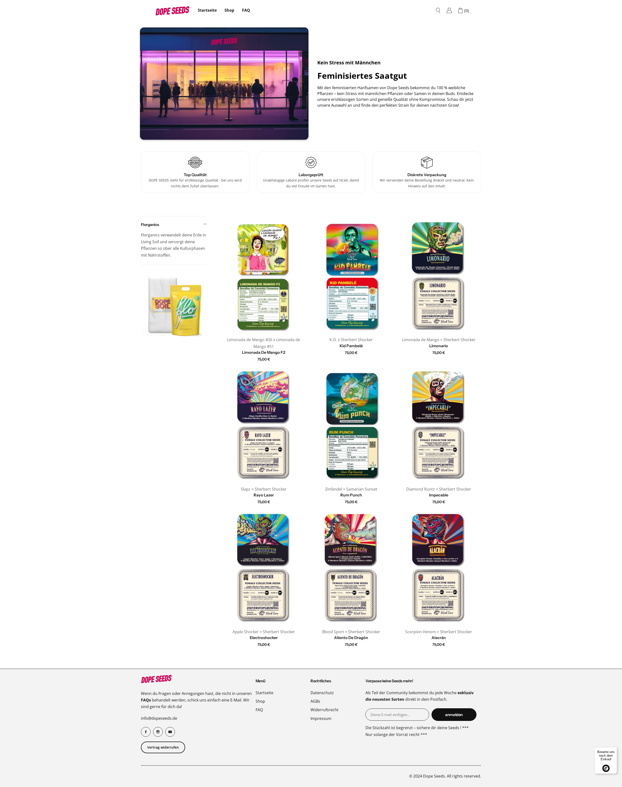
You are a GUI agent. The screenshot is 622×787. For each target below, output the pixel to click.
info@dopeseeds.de (159, 718)
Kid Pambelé (351, 345)
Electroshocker (264, 637)
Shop (260, 701)
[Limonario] (438, 276)
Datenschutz (322, 692)
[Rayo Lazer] (263, 425)
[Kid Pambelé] (351, 276)
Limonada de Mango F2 (263, 352)
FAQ (246, 10)
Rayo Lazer (264, 495)
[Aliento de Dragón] (351, 568)
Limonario (438, 345)
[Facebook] (146, 732)
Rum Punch (351, 495)
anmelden (454, 714)
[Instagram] (158, 732)
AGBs (315, 701)
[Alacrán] (438, 568)
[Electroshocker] (263, 568)
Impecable (438, 495)
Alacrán (439, 637)
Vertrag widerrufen (163, 747)
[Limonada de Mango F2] (263, 276)
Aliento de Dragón (351, 637)
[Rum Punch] (351, 425)
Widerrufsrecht (324, 709)
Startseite (207, 10)
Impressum (321, 718)
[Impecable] (438, 425)
